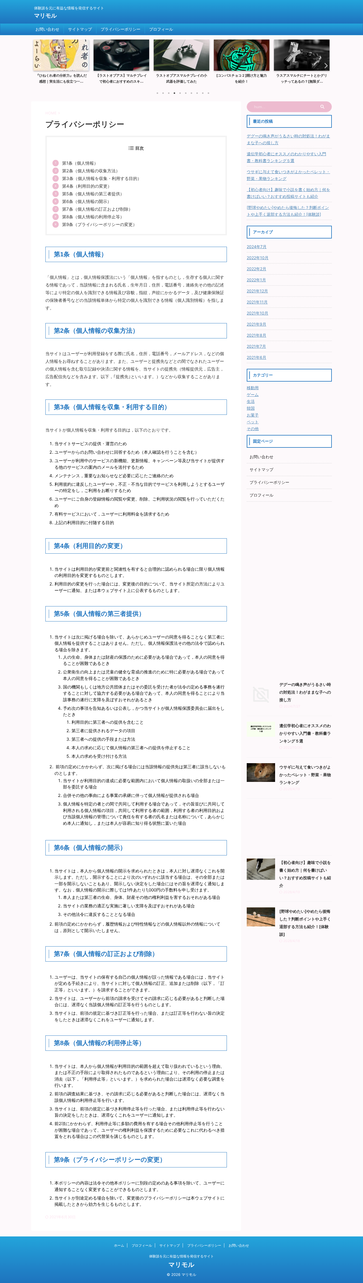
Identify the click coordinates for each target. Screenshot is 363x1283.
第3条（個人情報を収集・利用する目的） (102, 178)
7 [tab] (191, 93)
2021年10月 (257, 313)
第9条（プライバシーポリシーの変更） (99, 224)
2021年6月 (256, 357)
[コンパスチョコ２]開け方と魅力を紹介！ (241, 78)
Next (324, 65)
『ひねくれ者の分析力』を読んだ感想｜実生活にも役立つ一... (61, 78)
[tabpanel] (61, 63)
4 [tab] (174, 93)
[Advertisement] (289, 590)
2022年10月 (258, 257)
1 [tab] (157, 93)
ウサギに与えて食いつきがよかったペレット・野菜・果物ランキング (288, 175)
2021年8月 (256, 335)
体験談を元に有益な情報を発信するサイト (181, 1256)
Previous (38, 65)
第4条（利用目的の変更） (87, 186)
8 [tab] (197, 93)
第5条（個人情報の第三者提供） (93, 193)
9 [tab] (203, 93)
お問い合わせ (47, 29)
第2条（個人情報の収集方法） (91, 170)
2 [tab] (163, 93)
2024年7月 (257, 246)
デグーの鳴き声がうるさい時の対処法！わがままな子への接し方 (288, 139)
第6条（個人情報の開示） (86, 201)
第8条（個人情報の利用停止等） (93, 216)
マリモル (45, 15)
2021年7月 (256, 346)
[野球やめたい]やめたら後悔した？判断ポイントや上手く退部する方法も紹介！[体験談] (288, 211)
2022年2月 (256, 268)
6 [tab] (186, 93)
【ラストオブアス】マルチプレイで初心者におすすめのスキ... (121, 78)
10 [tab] (208, 93)
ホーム (119, 1245)
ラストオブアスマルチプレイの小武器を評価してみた (181, 78)
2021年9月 (256, 324)
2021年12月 (257, 290)
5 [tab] (180, 93)
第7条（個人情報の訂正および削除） (97, 209)
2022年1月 (256, 279)
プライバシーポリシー (120, 29)
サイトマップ (80, 29)
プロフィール (161, 29)
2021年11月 (257, 302)
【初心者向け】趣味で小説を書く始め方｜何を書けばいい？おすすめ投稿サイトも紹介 (288, 193)
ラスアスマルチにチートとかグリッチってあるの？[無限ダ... (301, 78)
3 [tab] (169, 93)
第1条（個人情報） (80, 163)
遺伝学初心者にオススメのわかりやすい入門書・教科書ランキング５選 (286, 157)
